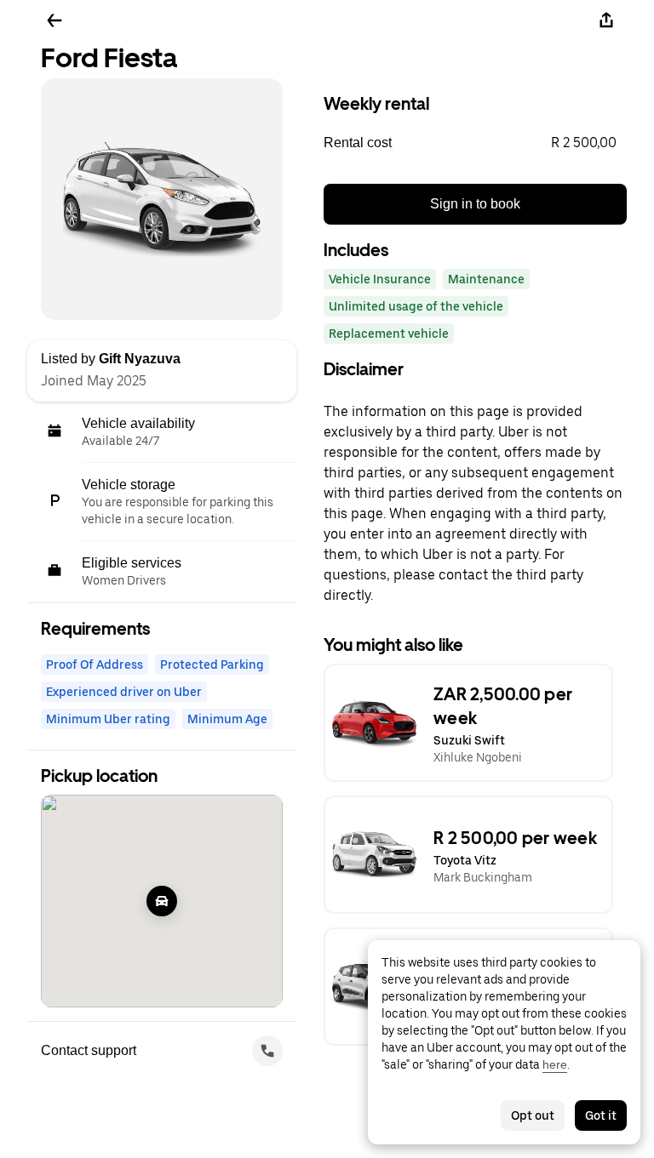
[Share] (606, 20)
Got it (601, 1115)
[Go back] (54, 20)
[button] (475, 143)
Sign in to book (475, 204)
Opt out (532, 1115)
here (554, 1064)
